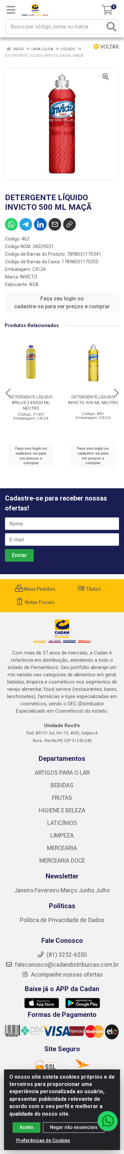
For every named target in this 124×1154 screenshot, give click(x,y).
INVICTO (28, 276)
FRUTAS (62, 798)
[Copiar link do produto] (69, 224)
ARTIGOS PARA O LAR (62, 772)
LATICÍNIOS (62, 823)
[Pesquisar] (111, 26)
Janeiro (24, 890)
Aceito (26, 1127)
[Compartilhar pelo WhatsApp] (11, 224)
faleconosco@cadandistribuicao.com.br (66, 964)
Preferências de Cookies (43, 1140)
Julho (103, 890)
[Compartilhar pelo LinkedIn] (40, 224)
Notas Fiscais (39, 602)
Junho (86, 890)
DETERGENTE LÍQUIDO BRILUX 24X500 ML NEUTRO (31, 402)
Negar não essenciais (74, 1127)
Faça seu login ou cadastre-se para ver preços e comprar (62, 302)
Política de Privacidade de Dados (62, 920)
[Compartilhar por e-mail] (55, 224)
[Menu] (11, 10)
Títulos (93, 589)
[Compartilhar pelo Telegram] (26, 224)
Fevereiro (48, 890)
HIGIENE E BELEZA (62, 810)
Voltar (109, 47)
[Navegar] (8, 393)
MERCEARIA (62, 848)
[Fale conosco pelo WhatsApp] (107, 1121)
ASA (34, 284)
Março (69, 890)
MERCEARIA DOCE (62, 860)
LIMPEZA (62, 835)
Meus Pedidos (39, 589)
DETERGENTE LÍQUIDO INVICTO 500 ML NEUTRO (93, 399)
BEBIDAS (62, 785)
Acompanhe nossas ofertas (66, 974)
